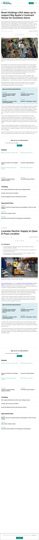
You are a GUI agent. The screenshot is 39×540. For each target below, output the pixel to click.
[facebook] (15, 34)
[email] (23, 34)
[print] (37, 34)
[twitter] (19, 34)
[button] (2, 3)
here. (7, 129)
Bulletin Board (4, 9)
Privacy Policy (34, 535)
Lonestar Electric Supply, (6, 283)
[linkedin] (17, 34)
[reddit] (21, 34)
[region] (19, 536)
